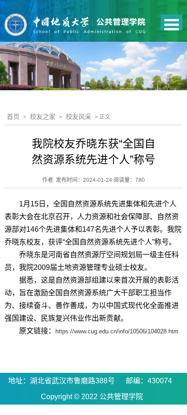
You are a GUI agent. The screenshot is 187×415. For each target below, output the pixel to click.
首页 (13, 116)
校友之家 (42, 116)
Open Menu (171, 22)
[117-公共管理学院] (93, 25)
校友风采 (78, 116)
